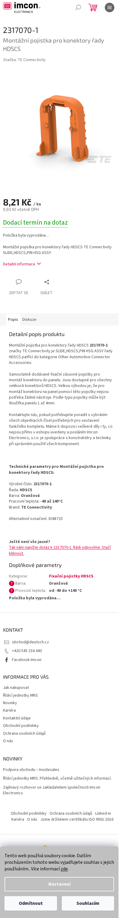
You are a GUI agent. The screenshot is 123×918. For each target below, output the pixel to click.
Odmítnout (31, 903)
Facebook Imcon (26, 660)
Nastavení (59, 884)
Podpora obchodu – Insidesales (31, 770)
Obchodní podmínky (21, 726)
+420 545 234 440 (27, 651)
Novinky (10, 703)
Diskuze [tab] (29, 320)
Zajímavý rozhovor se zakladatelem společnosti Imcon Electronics (51, 790)
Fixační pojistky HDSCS (71, 576)
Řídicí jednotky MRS (20, 695)
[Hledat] (78, 7)
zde (64, 869)
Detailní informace (19, 264)
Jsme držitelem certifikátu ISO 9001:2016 (76, 819)
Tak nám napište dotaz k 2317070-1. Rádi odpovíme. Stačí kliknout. (60, 550)
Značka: (24, 60)
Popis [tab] (13, 320)
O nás (8, 741)
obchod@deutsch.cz (30, 642)
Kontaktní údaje (17, 718)
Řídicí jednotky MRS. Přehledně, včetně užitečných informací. (57, 778)
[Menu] (110, 7)
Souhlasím (87, 903)
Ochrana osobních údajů (24, 733)
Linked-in (103, 813)
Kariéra (9, 710)
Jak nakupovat (16, 688)
